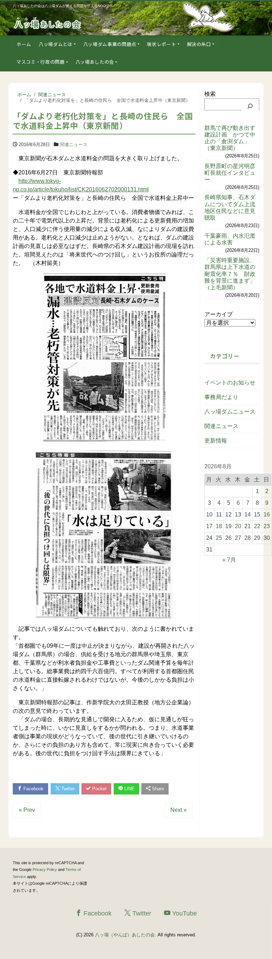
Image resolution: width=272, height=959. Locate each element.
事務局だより (221, 397)
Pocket (99, 788)
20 (238, 526)
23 (267, 526)
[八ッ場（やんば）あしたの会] (48, 22)
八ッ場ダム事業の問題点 (109, 44)
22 (257, 526)
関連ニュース (73, 144)
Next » (178, 810)
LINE (129, 788)
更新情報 (215, 441)
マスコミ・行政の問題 (40, 61)
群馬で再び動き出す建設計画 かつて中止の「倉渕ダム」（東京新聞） (229, 138)
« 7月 (229, 560)
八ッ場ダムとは (56, 44)
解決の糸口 (199, 44)
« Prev (27, 810)
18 (219, 526)
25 (219, 538)
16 (267, 515)
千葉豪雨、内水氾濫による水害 (229, 239)
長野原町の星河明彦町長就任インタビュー (229, 173)
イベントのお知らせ (229, 383)
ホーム (24, 44)
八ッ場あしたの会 (94, 61)
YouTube (183, 913)
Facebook (33, 788)
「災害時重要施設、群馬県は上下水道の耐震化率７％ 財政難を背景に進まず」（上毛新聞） (229, 273)
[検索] (250, 106)
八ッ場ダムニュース (229, 412)
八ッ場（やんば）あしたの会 (125, 934)
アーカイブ (218, 314)
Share (157, 788)
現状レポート (161, 44)
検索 (210, 94)
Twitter (67, 788)
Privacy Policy (45, 869)
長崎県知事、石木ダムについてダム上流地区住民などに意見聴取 (229, 207)
